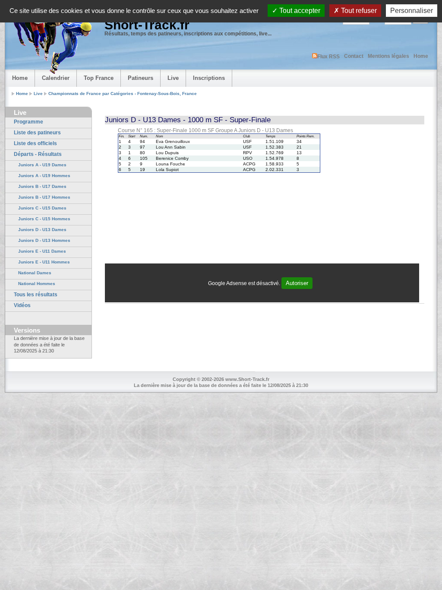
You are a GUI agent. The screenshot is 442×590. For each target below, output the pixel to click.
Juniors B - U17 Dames (42, 186)
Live (173, 78)
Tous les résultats (35, 295)
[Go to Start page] (50, 41)
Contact (353, 56)
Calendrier (55, 78)
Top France (99, 78)
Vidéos (22, 305)
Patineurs (140, 78)
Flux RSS (328, 57)
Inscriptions (209, 78)
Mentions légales (388, 56)
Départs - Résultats (38, 154)
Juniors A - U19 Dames (42, 164)
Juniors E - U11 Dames (42, 251)
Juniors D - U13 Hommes (44, 240)
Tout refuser (358, 10)
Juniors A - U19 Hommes (44, 175)
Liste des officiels (35, 143)
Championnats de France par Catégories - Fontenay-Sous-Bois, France (122, 93)
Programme (28, 122)
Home (421, 56)
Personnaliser (411, 10)
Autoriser (297, 283)
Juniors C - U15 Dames (42, 208)
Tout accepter (299, 10)
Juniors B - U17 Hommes (44, 197)
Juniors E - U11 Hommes (44, 262)
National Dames (34, 272)
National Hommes (36, 283)
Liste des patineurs (37, 133)
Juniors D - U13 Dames (42, 229)
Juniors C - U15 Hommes (44, 218)
